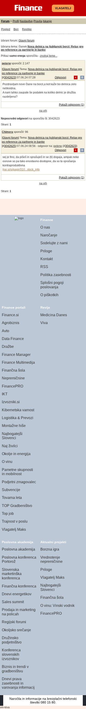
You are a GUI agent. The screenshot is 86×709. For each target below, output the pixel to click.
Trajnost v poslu (15, 521)
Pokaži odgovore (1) (71, 104)
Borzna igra (49, 549)
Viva (44, 323)
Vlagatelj (63, 8)
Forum (5, 21)
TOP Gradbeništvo (17, 506)
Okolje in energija (16, 454)
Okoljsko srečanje (16, 630)
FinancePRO (12, 386)
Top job (8, 513)
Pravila (37, 21)
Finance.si (10, 315)
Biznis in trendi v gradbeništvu (15, 669)
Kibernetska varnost (18, 410)
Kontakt (46, 259)
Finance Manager (16, 355)
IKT (5, 394)
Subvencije (11, 490)
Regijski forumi (14, 622)
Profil (16, 21)
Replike (27, 29)
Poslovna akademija (18, 549)
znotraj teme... (48, 55)
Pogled (5, 29)
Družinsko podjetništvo (12, 640)
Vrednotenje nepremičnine (51, 559)
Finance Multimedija (18, 362)
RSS (44, 267)
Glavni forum (26, 40)
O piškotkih (49, 295)
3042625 (9, 146)
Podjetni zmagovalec (19, 482)
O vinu (7, 462)
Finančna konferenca (19, 586)
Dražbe (8, 347)
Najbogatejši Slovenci (12, 436)
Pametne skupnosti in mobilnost (17, 472)
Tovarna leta (12, 498)
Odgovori (60, 77)
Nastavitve (26, 21)
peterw (6, 63)
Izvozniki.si (11, 402)
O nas (45, 227)
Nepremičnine (13, 378)
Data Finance (13, 339)
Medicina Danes (53, 315)
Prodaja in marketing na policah (19, 612)
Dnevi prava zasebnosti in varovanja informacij (18, 683)
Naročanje (48, 235)
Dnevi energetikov (16, 594)
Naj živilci (10, 446)
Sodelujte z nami (54, 243)
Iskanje (47, 21)
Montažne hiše (14, 426)
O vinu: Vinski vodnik (57, 606)
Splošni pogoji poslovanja (52, 285)
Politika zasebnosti (55, 275)
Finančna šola (13, 370)
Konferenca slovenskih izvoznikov (11, 654)
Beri (16, 29)
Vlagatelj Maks (14, 529)
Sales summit (13, 602)
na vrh (43, 110)
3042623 (9, 77)
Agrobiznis (10, 323)
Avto (5, 331)
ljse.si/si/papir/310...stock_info (21, 169)
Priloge (46, 251)
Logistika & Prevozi (17, 418)
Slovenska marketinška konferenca (12, 574)
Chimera (7, 132)
